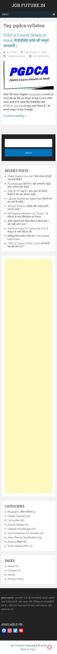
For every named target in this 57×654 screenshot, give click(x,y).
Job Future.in (28, 5)
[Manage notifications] (49, 647)
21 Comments (41, 56)
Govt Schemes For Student (23, 533)
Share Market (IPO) (18, 546)
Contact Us (14, 570)
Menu (5, 14)
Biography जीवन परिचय (19, 511)
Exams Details (15, 524)
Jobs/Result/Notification (22, 537)
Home (11, 574)
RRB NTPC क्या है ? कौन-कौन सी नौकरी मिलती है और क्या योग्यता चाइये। (27, 193)
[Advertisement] (28, 376)
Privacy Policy (15, 579)
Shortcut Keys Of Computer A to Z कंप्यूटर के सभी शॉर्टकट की (27, 230)
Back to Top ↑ (28, 649)
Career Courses (16, 56)
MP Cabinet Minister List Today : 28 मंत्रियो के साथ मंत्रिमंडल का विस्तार (27, 215)
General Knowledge (19, 528)
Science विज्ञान (15, 541)
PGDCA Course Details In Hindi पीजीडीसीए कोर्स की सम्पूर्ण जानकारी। (26, 40)
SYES (13, 52)
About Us (12, 566)
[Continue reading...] (14, 115)
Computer (13, 520)
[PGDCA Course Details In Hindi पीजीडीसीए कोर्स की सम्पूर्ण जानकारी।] (28, 75)
